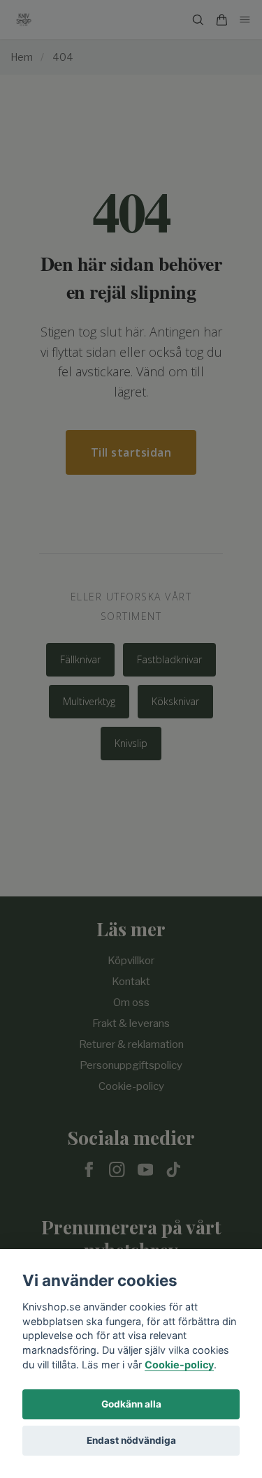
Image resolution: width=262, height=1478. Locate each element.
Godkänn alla (131, 1404)
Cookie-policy (179, 1364)
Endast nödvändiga (131, 1440)
